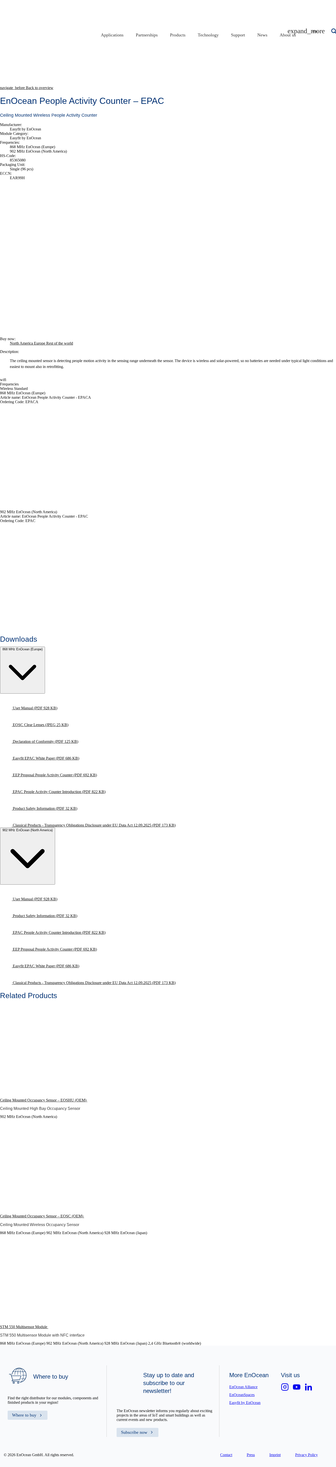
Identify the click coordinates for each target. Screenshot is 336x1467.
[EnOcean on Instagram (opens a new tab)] (285, 1387)
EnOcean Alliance (243, 1387)
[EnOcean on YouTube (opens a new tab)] (297, 1387)
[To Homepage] (119, 61)
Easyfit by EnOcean (244, 1403)
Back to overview (26, 88)
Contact (226, 1455)
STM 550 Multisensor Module (24, 1327)
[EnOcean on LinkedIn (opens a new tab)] (308, 1387)
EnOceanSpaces (242, 1395)
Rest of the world (59, 343)
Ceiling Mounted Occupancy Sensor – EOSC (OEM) (42, 1216)
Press (251, 1455)
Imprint (275, 1455)
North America (22, 343)
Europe (40, 343)
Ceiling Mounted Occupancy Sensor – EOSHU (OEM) (43, 1100)
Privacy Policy (306, 1455)
